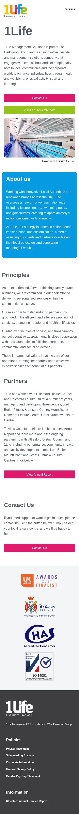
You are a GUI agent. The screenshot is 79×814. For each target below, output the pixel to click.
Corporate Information (20, 762)
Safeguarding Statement (21, 755)
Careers (69, 9)
